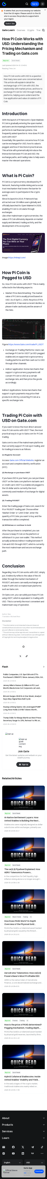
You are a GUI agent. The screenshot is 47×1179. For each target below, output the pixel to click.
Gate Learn (8, 30)
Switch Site (10, 24)
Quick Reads (15, 60)
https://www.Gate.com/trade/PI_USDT (26, 344)
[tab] (21, 30)
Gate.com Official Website (22, 460)
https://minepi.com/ (17, 257)
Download (39, 1171)
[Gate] (4, 4)
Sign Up (35, 4)
